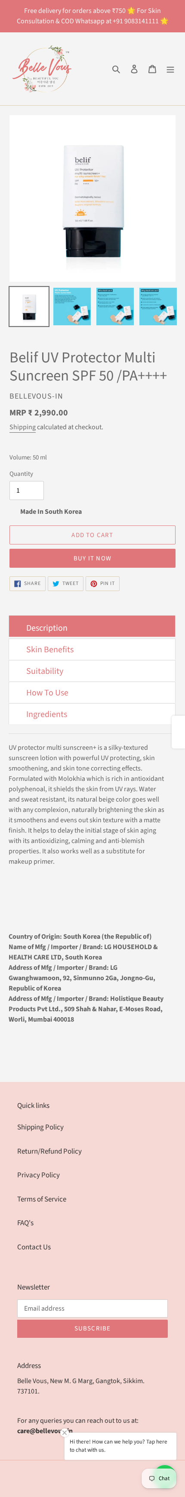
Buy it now (92, 558)
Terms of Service (41, 1199)
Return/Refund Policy (49, 1151)
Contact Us (34, 1247)
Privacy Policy (38, 1175)
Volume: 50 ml (28, 457)
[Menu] (170, 69)
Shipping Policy (40, 1127)
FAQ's (25, 1223)
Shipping (22, 427)
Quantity (21, 473)
